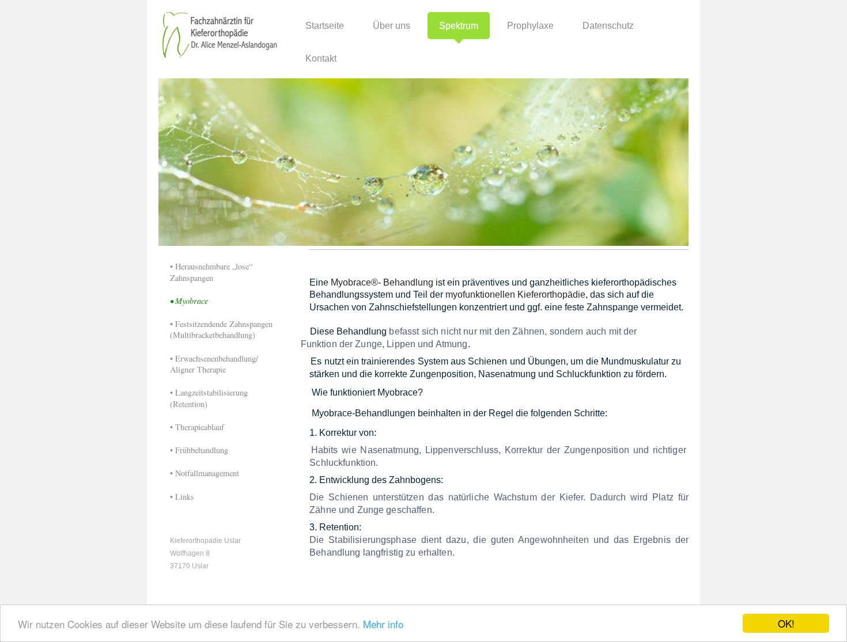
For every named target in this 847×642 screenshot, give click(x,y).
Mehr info (383, 624)
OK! (786, 623)
